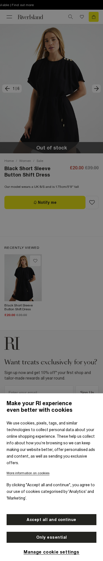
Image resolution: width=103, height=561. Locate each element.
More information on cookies (28, 473)
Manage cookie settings (51, 551)
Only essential (51, 537)
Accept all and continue (51, 519)
